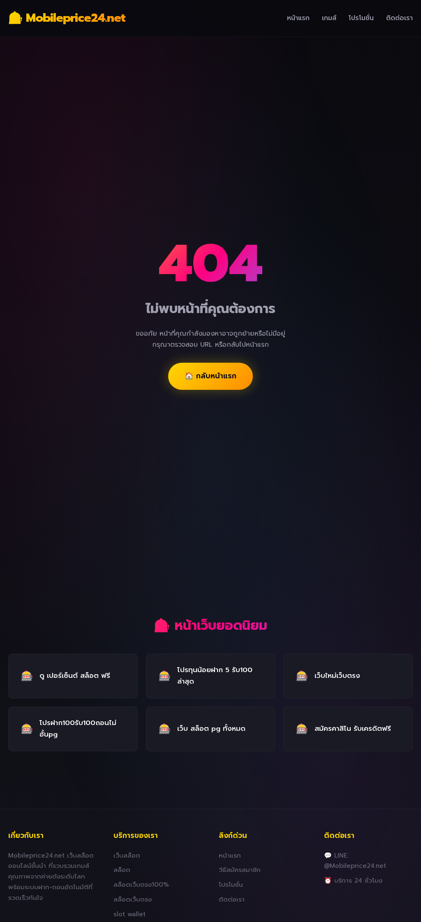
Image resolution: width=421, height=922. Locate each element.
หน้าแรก (298, 18)
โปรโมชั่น (361, 18)
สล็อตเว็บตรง (132, 899)
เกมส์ (329, 18)
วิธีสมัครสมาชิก (240, 869)
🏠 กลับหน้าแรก (210, 376)
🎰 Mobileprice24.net (66, 18)
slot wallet (129, 914)
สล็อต (121, 869)
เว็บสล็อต (126, 855)
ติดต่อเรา (399, 18)
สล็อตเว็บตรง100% (141, 884)
